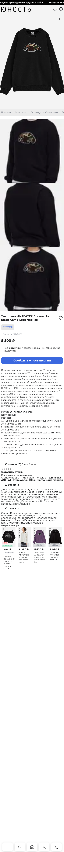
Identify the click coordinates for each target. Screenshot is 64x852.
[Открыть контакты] (61, 9)
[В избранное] (60, 318)
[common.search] (20, 846)
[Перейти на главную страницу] (16, 9)
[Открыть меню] (7, 846)
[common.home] (32, 846)
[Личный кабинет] (44, 846)
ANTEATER (8, 327)
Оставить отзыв (12, 472)
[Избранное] (55, 9)
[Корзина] (56, 846)
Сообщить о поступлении (32, 360)
